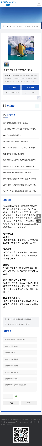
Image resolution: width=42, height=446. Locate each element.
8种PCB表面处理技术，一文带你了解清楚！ (19, 148)
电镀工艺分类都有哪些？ (12, 135)
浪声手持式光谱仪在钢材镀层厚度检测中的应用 (20, 185)
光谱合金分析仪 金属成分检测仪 (20, 324)
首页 (13, 26)
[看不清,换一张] (20, 396)
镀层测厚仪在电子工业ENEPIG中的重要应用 (19, 160)
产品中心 (20, 26)
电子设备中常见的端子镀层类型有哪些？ (18, 172)
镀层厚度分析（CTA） (32, 26)
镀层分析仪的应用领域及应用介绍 (15, 141)
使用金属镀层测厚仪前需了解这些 (15, 123)
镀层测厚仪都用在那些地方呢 (13, 154)
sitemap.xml (24, 422)
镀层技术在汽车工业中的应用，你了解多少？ (19, 166)
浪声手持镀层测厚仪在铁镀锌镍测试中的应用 (19, 179)
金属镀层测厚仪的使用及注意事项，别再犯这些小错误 (21, 129)
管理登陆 (9, 424)
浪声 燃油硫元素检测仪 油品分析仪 (21, 319)
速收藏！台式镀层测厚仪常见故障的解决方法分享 (21, 191)
